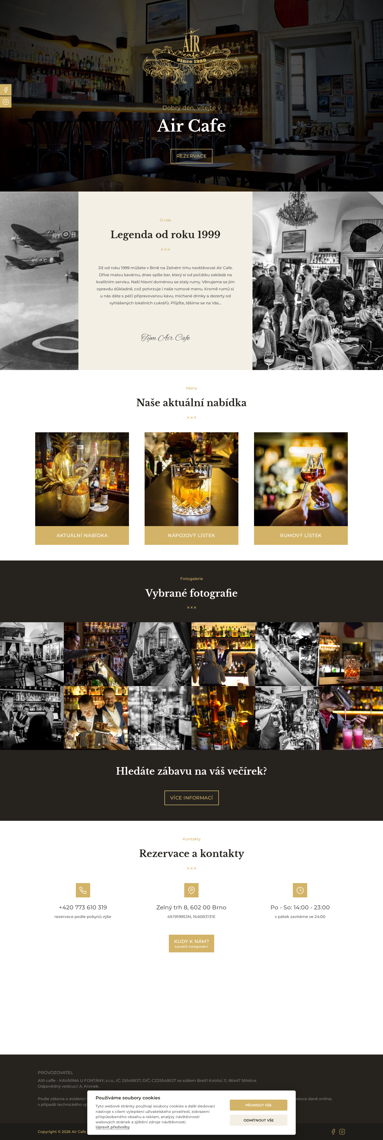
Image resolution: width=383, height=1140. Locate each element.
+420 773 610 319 (83, 907)
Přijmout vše (258, 1105)
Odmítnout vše (259, 1120)
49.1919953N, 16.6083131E (191, 916)
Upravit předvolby (113, 1127)
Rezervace (191, 156)
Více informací (191, 798)
